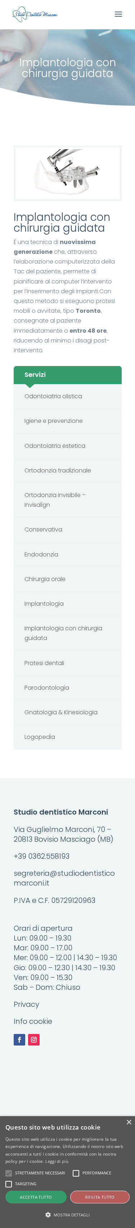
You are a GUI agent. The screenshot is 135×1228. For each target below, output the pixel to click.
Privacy (26, 1004)
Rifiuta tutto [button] (100, 1197)
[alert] (67, 1172)
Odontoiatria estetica (54, 446)
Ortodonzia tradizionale (57, 470)
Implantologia (44, 604)
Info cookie (33, 1021)
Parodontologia (46, 688)
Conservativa (43, 529)
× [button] (128, 1122)
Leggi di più (56, 1161)
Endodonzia (41, 554)
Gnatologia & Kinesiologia (61, 712)
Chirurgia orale (45, 579)
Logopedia (39, 737)
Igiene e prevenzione (53, 421)
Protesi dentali (44, 663)
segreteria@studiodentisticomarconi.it (64, 878)
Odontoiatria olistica (53, 396)
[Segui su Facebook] (19, 1040)
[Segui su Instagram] (34, 1040)
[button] (67, 1215)
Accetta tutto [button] (36, 1197)
